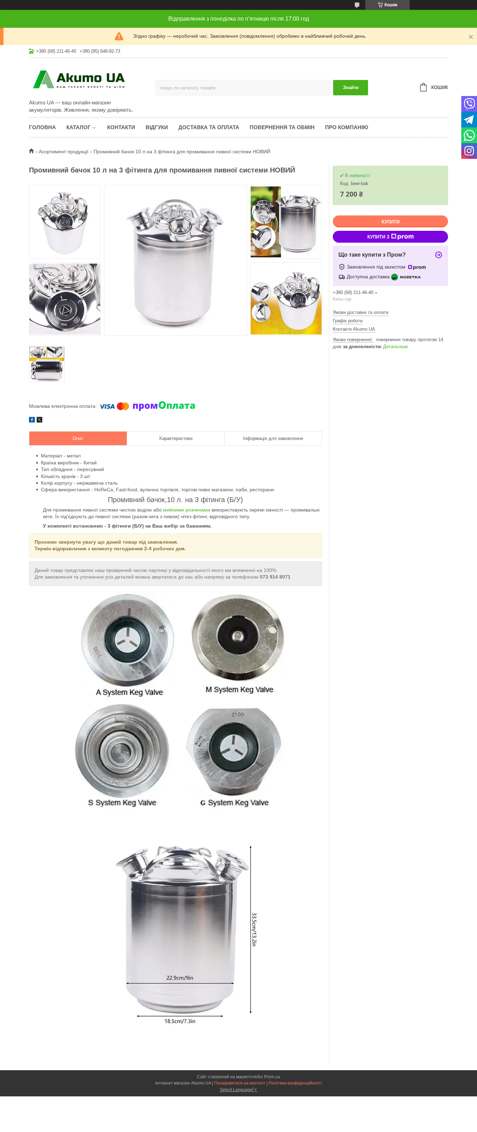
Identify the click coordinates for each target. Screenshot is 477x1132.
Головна (42, 127)
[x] (39, 421)
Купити (390, 222)
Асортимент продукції (63, 151)
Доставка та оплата (208, 127)
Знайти (351, 87)
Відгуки (157, 127)
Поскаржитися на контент (239, 1083)
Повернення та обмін (282, 127)
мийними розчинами (186, 510)
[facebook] (32, 421)
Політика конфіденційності (295, 1083)
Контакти (121, 127)
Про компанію (346, 127)
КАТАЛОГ (78, 127)
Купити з (378, 237)
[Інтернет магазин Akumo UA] (90, 79)
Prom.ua (272, 1076)
